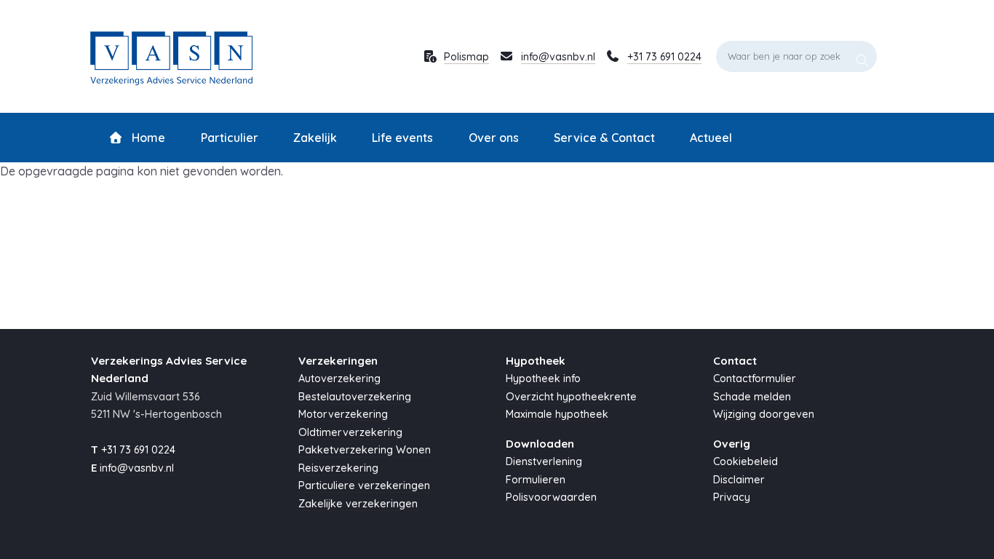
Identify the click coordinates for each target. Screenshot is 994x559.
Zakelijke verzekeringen (358, 503)
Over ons (494, 137)
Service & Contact (604, 137)
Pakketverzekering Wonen (364, 449)
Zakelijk (315, 137)
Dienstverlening (544, 461)
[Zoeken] (862, 56)
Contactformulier (754, 378)
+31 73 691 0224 (664, 56)
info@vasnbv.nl (558, 56)
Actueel (711, 137)
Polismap (466, 56)
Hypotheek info (543, 378)
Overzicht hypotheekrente (571, 396)
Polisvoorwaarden (551, 497)
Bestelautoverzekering (354, 396)
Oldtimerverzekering (350, 432)
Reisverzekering (338, 468)
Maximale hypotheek (557, 414)
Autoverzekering (339, 378)
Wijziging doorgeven (763, 414)
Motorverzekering (343, 414)
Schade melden (752, 396)
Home (147, 137)
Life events (402, 137)
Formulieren (535, 479)
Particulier (229, 137)
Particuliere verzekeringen (364, 485)
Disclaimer (739, 479)
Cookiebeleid (745, 461)
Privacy (731, 497)
